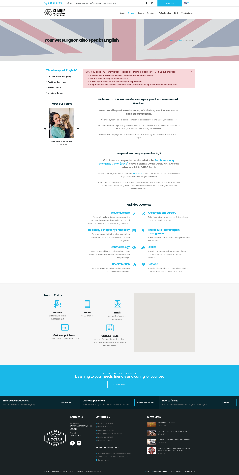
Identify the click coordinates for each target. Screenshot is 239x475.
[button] (186, 3)
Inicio (122, 13)
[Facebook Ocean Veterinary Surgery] (147, 3)
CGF (147, 471)
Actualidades (165, 13)
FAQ (176, 13)
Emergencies (66, 402)
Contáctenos (187, 13)
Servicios (151, 13)
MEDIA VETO (96, 471)
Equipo (141, 13)
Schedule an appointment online (65, 338)
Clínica (131, 13)
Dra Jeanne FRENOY (105, 423)
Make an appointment (146, 402)
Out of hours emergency (59, 76)
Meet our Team (55, 93)
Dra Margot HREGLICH (105, 437)
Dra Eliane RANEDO (104, 441)
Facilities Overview (57, 82)
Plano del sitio (176, 471)
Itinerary (225, 402)
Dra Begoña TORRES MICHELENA (109, 434)
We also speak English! (61, 70)
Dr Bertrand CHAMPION (106, 430)
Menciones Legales (160, 471)
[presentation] (45, 129)
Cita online (170, 3)
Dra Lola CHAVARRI (104, 427)
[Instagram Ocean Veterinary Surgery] (152, 3)
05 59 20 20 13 (55, 3)
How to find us (54, 87)
